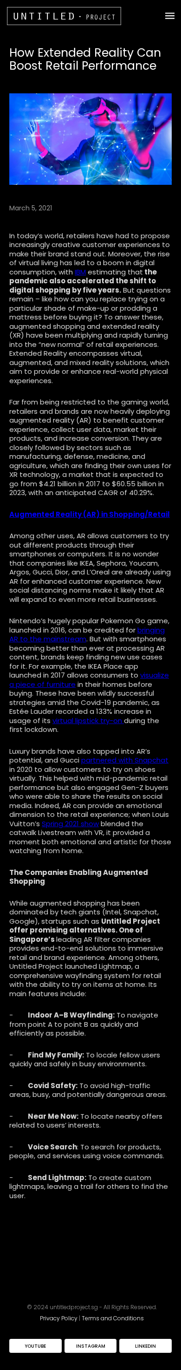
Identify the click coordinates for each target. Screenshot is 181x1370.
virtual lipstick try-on (88, 720)
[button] (163, 16)
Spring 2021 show (70, 824)
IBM (80, 272)
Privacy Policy (59, 1318)
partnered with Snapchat (124, 760)
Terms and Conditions (113, 1318)
